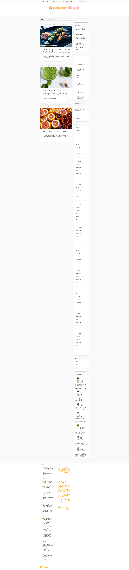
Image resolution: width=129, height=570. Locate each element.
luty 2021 (77, 250)
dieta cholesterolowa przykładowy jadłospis (63, 475)
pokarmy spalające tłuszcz (61, 492)
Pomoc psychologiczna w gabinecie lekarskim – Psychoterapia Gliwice (81, 76)
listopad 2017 (78, 333)
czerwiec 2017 (78, 345)
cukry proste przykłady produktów (64, 469)
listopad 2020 (78, 259)
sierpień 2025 (78, 161)
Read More (69, 59)
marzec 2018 (78, 325)
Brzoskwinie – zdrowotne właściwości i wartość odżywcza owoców (80, 33)
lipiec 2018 (78, 313)
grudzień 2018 (78, 299)
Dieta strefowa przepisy (63, 481)
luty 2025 (77, 179)
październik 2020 (79, 262)
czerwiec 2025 (78, 167)
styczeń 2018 (78, 330)
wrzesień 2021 (78, 230)
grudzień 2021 (78, 222)
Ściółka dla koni (80, 405)
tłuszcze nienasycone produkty (64, 498)
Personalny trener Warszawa (63, 490)
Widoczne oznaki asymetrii (48, 526)
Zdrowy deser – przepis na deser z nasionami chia (48, 502)
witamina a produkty (62, 502)
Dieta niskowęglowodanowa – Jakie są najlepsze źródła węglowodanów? (81, 381)
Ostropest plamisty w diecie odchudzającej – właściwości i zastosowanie (81, 29)
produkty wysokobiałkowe (63, 495)
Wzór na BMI (45, 539)
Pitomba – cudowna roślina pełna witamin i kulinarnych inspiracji (81, 427)
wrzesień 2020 (78, 265)
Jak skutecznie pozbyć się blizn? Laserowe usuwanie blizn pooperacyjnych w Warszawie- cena (48, 469)
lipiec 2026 (78, 130)
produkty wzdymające (62, 496)
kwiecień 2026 (78, 138)
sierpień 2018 (78, 310)
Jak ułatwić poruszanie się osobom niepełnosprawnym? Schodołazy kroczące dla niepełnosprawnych (48, 550)
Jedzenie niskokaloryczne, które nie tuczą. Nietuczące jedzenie (57, 50)
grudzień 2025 (78, 150)
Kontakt (41, 566)
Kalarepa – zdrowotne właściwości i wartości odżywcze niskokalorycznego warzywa (81, 48)
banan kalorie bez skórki (61, 467)
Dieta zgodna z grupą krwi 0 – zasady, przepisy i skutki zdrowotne (81, 439)
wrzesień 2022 (78, 201)
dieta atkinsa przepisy (67, 471)
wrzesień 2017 (78, 339)
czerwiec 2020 (78, 273)
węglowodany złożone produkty (64, 508)
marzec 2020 (78, 282)
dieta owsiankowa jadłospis (64, 478)
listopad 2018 (78, 302)
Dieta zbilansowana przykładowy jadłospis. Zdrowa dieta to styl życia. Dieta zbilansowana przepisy (81, 69)
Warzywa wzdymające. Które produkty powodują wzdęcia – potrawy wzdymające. (81, 63)
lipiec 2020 (78, 270)
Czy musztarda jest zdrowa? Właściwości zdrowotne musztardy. (47, 515)
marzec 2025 (78, 176)
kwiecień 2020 (78, 279)
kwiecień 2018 (78, 322)
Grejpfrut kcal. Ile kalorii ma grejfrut (55, 131)
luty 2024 (77, 187)
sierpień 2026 (78, 127)
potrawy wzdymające (68, 492)
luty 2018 (77, 328)
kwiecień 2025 (78, 173)
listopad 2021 (78, 224)
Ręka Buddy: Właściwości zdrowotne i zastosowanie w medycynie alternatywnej (81, 38)
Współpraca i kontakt (44, 567)
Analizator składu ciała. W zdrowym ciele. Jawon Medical (48, 478)
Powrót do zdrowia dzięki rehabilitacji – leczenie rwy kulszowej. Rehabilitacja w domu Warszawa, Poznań (48, 510)
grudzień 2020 (78, 256)
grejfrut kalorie (63, 487)
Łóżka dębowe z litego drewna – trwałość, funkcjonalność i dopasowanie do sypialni (80, 43)
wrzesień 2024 (78, 184)
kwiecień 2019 (78, 290)
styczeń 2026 (78, 147)
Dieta (77, 361)
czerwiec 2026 (78, 133)
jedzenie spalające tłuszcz (64, 489)
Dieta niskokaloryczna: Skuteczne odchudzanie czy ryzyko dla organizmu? (81, 415)
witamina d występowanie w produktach (64, 504)
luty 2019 (77, 293)
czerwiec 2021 (78, 239)
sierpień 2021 (78, 233)
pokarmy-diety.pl (48, 24)
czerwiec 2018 (78, 316)
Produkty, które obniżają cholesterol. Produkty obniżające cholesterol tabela (81, 91)
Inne (76, 364)
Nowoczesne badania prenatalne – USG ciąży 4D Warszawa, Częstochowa (81, 97)
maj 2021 (77, 242)
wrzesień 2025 (78, 158)
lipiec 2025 (78, 164)
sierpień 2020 (78, 267)
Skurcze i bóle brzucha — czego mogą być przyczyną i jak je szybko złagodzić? (48, 545)
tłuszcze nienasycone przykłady (62, 500)
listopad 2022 (78, 199)
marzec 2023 (78, 193)
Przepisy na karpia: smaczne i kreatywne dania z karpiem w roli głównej (81, 451)
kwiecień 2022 (78, 210)
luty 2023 (77, 196)
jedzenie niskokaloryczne (63, 488)
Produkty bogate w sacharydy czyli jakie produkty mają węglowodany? (46, 493)
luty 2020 (77, 285)
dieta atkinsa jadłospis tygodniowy (64, 471)
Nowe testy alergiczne (47, 541)
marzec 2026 (78, 141)
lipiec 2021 (78, 236)
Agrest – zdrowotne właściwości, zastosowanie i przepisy (80, 394)
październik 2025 (79, 156)
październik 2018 (79, 305)
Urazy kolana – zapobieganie (46, 559)
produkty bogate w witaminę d (64, 493)
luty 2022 (77, 216)
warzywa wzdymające (67, 501)
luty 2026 (77, 144)
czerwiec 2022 (78, 204)
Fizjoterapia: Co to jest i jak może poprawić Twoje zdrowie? (48, 473)
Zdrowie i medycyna (61, 24)
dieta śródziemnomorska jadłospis (63, 485)
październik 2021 (79, 227)
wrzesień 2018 (78, 308)
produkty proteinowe (67, 494)
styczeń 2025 (78, 181)
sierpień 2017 (78, 342)
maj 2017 (77, 348)
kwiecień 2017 (78, 351)
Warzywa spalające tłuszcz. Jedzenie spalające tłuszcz (80, 58)
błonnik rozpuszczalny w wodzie (63, 468)
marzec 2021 (78, 247)
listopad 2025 (78, 153)
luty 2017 (77, 353)
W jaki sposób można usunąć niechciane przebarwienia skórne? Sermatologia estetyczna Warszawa (47, 530)
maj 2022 (77, 207)
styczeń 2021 (78, 253)
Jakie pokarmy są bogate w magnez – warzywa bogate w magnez (55, 91)
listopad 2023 (78, 190)
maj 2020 (77, 276)
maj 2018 (77, 319)
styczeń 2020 (78, 287)
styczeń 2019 (78, 296)
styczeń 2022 (78, 219)
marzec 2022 (78, 213)
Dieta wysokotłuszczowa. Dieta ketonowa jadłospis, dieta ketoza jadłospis (48, 505)
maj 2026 (77, 136)
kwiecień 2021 (78, 244)
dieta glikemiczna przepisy (64, 477)
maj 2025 (77, 170)
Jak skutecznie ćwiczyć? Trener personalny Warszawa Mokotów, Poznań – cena (47, 488)
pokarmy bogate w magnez (65, 491)
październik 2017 (79, 336)
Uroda (77, 367)
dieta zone (62, 484)
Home (43, 19)
